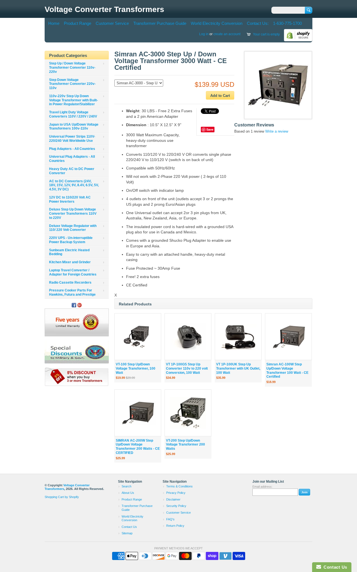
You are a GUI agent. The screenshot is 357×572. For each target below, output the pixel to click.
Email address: (262, 486)
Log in (204, 34)
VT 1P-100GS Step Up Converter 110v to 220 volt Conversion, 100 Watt (187, 368)
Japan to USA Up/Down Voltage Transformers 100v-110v (73, 127)
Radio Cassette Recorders (70, 282)
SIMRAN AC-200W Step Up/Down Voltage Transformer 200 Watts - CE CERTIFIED (138, 447)
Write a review (276, 131)
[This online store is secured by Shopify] (298, 40)
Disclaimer (173, 499)
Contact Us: (258, 23)
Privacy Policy (175, 492)
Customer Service (112, 23)
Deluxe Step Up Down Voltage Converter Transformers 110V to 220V (73, 213)
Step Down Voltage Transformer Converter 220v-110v (72, 84)
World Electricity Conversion (216, 23)
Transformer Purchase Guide (159, 23)
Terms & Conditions (179, 486)
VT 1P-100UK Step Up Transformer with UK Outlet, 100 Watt (238, 368)
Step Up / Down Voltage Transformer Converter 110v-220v (72, 67)
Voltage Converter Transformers (104, 9)
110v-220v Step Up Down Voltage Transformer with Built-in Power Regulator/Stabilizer (73, 100)
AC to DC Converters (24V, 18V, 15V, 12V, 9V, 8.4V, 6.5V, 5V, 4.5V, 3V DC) (74, 185)
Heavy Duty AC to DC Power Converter (71, 171)
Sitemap (127, 533)
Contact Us (129, 526)
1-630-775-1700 (287, 23)
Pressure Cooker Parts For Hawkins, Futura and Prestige (72, 292)
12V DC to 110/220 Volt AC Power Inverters (70, 199)
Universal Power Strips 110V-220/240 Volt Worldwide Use (72, 139)
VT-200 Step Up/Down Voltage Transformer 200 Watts (185, 445)
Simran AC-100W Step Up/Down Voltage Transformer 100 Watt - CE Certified (287, 370)
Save (209, 129)
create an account (226, 34)
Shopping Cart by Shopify (62, 497)
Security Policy (176, 506)
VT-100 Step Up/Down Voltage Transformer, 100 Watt (135, 368)
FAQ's (170, 519)
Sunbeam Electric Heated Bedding (69, 252)
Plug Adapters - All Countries (72, 149)
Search (126, 486)
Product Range (77, 23)
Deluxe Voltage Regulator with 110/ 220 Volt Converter (73, 228)
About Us (128, 492)
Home (53, 23)
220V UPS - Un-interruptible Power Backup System (71, 240)
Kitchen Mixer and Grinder (70, 262)
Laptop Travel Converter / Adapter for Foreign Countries (73, 272)
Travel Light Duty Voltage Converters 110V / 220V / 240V (73, 114)
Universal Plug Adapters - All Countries (72, 159)
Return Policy (175, 525)
